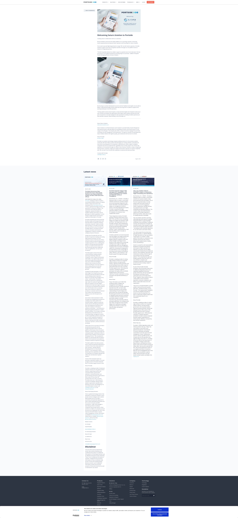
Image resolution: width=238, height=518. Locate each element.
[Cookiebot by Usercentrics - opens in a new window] (76, 516)
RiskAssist (99, 502)
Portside (87, 200)
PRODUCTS (104, 2)
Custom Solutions (145, 486)
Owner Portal (99, 484)
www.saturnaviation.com (103, 125)
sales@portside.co (101, 154)
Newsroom (132, 488)
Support (131, 486)
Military (110, 488)
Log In (143, 2)
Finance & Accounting (113, 495)
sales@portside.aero (90, 387)
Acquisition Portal (100, 496)
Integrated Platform (101, 482)
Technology (130, 2)
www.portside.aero (89, 389)
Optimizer (99, 488)
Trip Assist (99, 494)
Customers (132, 482)
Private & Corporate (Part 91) (115, 486)
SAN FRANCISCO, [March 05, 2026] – (93, 199)
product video (100, 138)
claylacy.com (136, 356)
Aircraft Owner (112, 493)
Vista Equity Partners (98, 205)
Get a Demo (150, 2)
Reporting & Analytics (101, 486)
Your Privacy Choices (134, 494)
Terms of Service (133, 496)
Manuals (98, 504)
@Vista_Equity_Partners (90, 419)
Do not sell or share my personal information (160, 514)
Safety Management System (101, 500)
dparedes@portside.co (90, 429)
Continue (160, 509)
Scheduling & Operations (102, 498)
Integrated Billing (100, 490)
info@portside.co (85, 487)
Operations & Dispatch (113, 497)
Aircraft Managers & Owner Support (116, 499)
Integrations (144, 484)
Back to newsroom (90, 10)
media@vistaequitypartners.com (92, 444)
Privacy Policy (132, 492)
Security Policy (132, 490)
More (137, 2)
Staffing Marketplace (101, 492)
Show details (87, 515)
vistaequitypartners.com (97, 414)
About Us (131, 484)
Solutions (112, 2)
